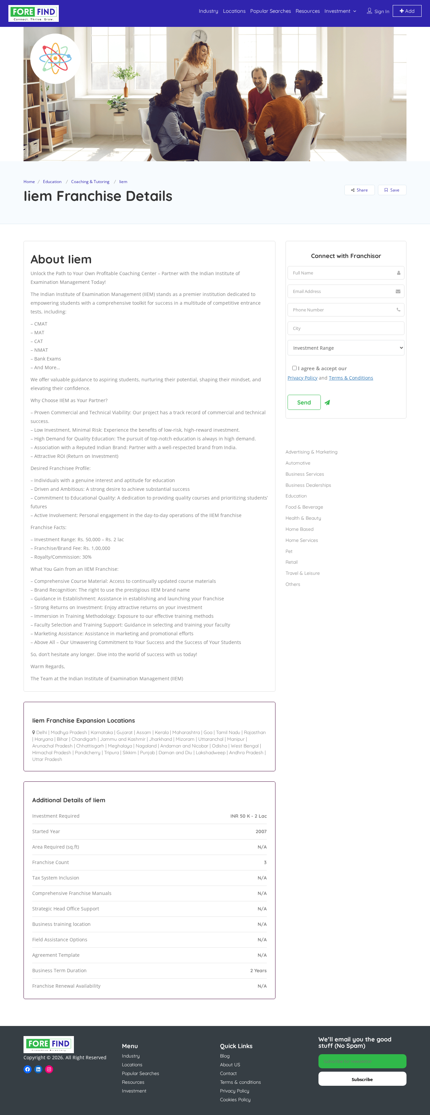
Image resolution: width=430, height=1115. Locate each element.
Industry (208, 11)
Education (52, 181)
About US (230, 1065)
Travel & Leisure (303, 573)
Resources (308, 11)
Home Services (302, 540)
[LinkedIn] (38, 1069)
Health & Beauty (303, 518)
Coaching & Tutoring (90, 181)
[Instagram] (49, 1069)
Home (29, 181)
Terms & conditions (240, 1082)
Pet (289, 551)
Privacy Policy (302, 378)
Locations (234, 11)
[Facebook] (28, 1069)
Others (293, 584)
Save (394, 190)
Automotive (298, 463)
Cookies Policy (235, 1100)
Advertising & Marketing (312, 452)
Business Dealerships (308, 485)
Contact (228, 1073)
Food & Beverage (304, 507)
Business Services (305, 474)
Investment (337, 11)
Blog (225, 1056)
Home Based (299, 529)
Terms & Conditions (351, 378)
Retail (292, 562)
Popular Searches (270, 11)
